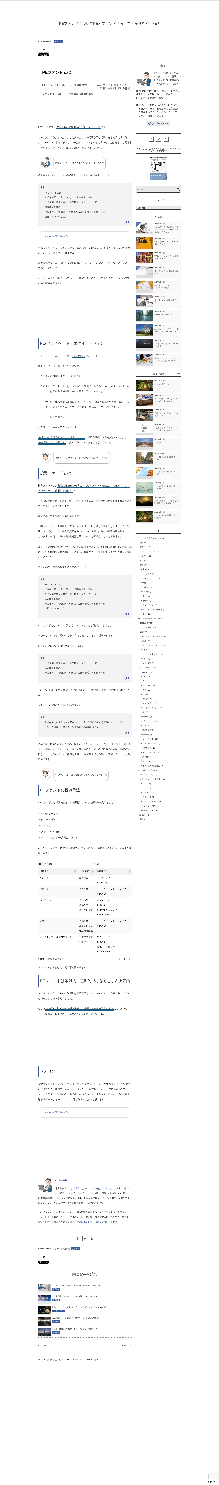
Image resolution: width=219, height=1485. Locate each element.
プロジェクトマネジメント (153, 636)
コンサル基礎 (149, 739)
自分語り (145, 547)
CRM (146, 690)
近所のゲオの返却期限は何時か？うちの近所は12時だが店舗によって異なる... (166, 229)
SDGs (146, 761)
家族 (143, 565)
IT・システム (148, 668)
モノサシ (147, 788)
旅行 (143, 819)
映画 (145, 583)
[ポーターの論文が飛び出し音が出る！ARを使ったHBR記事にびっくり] (44, 1289)
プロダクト (148, 797)
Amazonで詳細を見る (56, 236)
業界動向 (58, 42)
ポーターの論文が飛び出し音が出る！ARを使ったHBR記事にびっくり (80, 1285)
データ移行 (148, 685)
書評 (143, 632)
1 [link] (124, 959)
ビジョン (147, 784)
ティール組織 (147, 627)
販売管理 (147, 734)
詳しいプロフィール (159, 123)
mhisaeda (61, 1180)
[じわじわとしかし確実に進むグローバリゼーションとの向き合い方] (44, 1312)
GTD (145, 659)
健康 (143, 543)
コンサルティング (149, 721)
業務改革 (147, 730)
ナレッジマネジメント (152, 654)
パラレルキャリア (148, 806)
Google (146, 699)
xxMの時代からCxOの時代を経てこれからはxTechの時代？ (76, 1318)
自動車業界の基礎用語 (163, 314)
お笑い (146, 587)
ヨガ (145, 614)
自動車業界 (148, 748)
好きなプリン (149, 605)
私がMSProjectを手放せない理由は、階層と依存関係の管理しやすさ (166, 331)
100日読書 (146, 623)
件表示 (48, 864)
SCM (146, 726)
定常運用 (143, 815)
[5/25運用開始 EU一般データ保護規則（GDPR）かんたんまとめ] (44, 1299)
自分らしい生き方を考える (151, 538)
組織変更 (147, 717)
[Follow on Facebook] (77, 1238)
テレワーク (146, 775)
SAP (145, 676)
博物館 (146, 569)
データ (147, 681)
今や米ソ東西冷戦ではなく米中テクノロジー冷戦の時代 (74, 1329)
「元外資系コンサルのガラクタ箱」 (92, 1222)
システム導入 (149, 703)
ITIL (145, 712)
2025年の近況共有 (161, 384)
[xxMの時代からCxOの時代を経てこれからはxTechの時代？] (44, 1324)
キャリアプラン (148, 810)
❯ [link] (130, 959)
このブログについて (149, 551)
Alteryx (146, 672)
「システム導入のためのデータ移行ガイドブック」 (90, 1188)
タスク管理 (148, 663)
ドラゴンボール (150, 578)
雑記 (143, 560)
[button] (75, 871)
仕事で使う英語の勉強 (152, 766)
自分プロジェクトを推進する (153, 779)
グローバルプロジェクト (153, 645)
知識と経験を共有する (149, 618)
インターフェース (151, 708)
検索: (96, 864)
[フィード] (92, 1238)
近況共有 (158, 442)
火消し (146, 650)
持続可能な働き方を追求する (151, 770)
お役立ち (145, 556)
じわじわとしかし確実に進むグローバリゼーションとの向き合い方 (79, 1307)
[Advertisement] (85, 312)
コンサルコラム (58, 1311)
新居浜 (146, 596)
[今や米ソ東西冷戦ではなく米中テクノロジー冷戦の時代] (44, 1334)
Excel (145, 694)
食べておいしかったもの (153, 610)
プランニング (149, 793)
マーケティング (150, 752)
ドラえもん (148, 574)
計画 (145, 641)
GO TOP (211, 1482)
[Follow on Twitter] (84, 1238)
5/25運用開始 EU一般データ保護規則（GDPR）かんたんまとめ (77, 1296)
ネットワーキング (151, 801)
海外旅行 (147, 601)
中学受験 (147, 592)
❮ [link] (119, 959)
